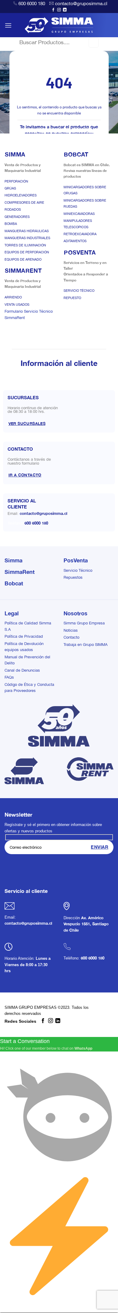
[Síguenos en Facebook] (53, 10)
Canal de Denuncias (22, 670)
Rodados (13, 209)
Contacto (71, 637)
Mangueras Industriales (27, 238)
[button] (8, 25)
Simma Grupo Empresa (84, 623)
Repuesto (72, 298)
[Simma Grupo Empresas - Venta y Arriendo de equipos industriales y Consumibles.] (59, 25)
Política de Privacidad (24, 636)
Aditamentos (75, 241)
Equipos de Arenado (23, 259)
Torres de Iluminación (25, 245)
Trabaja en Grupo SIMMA (85, 644)
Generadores (17, 217)
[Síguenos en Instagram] (59, 10)
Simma (13, 560)
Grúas (10, 188)
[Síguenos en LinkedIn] (65, 10)
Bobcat (14, 583)
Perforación (16, 181)
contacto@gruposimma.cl (81, 3)
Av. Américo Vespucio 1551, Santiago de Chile (86, 924)
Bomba (11, 223)
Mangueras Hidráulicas (27, 231)
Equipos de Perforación (27, 252)
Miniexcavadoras (79, 214)
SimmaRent (19, 571)
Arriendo (13, 297)
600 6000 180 (31, 3)
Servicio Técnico (79, 290)
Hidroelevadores (21, 195)
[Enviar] (94, 42)
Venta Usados (17, 304)
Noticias (71, 630)
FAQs (9, 677)
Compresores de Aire (24, 202)
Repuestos (73, 577)
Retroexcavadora (80, 234)
